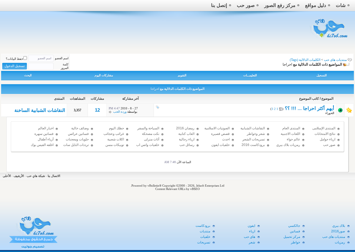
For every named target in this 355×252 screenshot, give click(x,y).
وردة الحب (119, 111)
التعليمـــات (250, 75)
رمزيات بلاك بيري (288, 145)
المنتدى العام (291, 128)
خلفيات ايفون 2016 (220, 147)
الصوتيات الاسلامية (217, 128)
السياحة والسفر (148, 128)
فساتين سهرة (44, 134)
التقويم (182, 75)
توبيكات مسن (114, 145)
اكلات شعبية (115, 139)
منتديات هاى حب (335, 60)
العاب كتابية (186, 134)
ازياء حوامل (327, 139)
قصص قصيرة (220, 134)
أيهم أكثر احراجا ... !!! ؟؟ (309, 108)
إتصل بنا (219, 5)
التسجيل (321, 75)
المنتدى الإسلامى (323, 128)
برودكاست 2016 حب (253, 147)
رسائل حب (186, 145)
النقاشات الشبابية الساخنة (39, 110)
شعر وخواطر (256, 134)
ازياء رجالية (186, 139)
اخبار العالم (46, 128)
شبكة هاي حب (36, 176)
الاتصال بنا (54, 176)
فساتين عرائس (78, 134)
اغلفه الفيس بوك (42, 145)
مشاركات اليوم (104, 75)
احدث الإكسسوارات (220, 141)
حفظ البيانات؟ (14, 58)
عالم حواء (293, 139)
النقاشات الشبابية (252, 128)
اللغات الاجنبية (290, 134)
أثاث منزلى (151, 139)
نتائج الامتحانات (325, 134)
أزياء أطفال (46, 139)
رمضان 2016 (185, 128)
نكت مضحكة (150, 134)
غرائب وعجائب (113, 134)
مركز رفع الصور (279, 5)
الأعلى (7, 176)
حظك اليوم (116, 128)
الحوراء (329, 113)
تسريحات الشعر (253, 139)
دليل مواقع (315, 5)
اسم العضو (62, 58)
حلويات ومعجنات (77, 139)
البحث (28, 75)
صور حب (246, 5)
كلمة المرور (65, 66)
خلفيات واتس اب (147, 145)
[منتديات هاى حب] (329, 39)
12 (97, 110)
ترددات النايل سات (76, 145)
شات (341, 5)
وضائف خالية (80, 128)
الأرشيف (19, 176)
